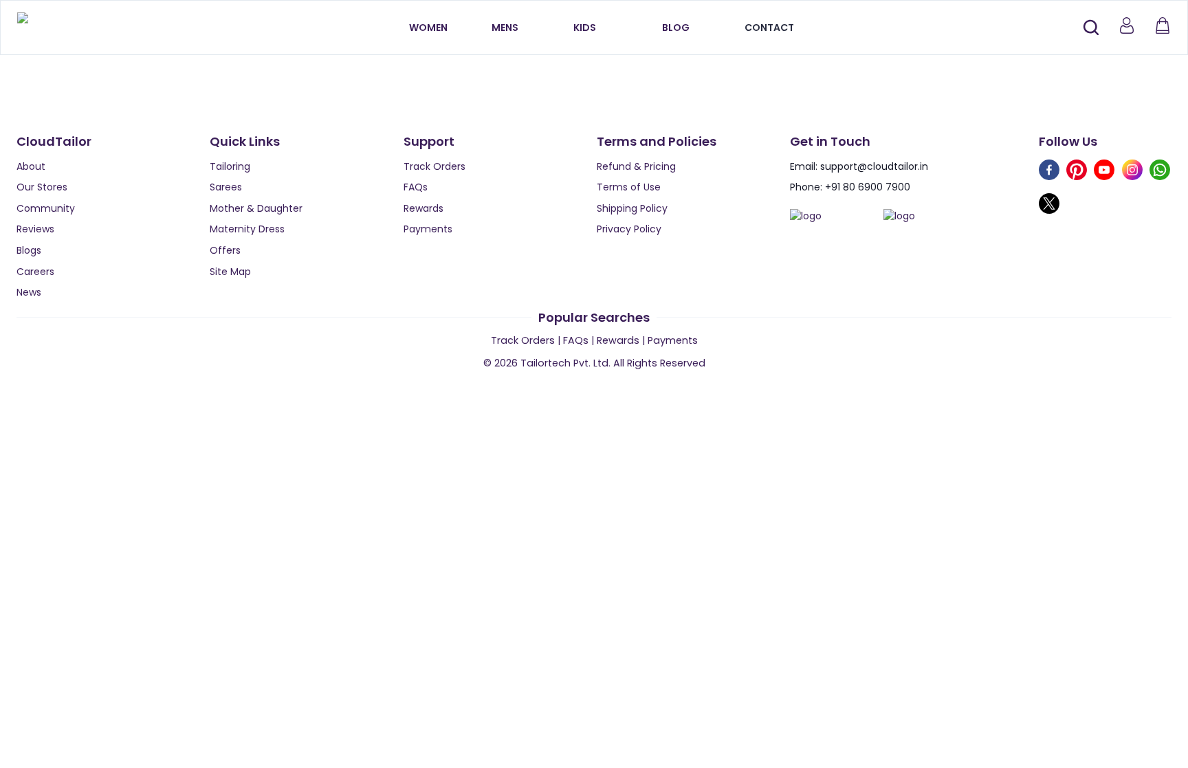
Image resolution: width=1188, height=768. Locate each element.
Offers (225, 250)
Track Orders (434, 166)
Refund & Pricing (636, 166)
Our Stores (41, 187)
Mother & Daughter (256, 208)
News (28, 292)
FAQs (416, 187)
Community (45, 208)
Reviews (35, 229)
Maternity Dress (247, 229)
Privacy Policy (629, 229)
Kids (584, 27)
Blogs (28, 250)
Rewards (423, 208)
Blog (676, 27)
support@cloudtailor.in (874, 166)
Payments (428, 229)
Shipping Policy (632, 208)
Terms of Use (629, 187)
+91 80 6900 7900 (867, 187)
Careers (35, 271)
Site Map (230, 271)
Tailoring (230, 166)
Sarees (226, 187)
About (30, 166)
